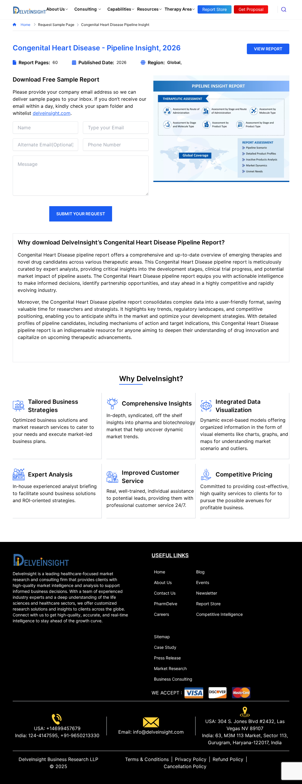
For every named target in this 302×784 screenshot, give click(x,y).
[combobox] (283, 9)
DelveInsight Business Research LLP (58, 759)
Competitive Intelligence (219, 614)
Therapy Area (178, 8)
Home (26, 24)
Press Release (167, 657)
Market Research (170, 668)
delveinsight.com (51, 113)
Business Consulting (173, 679)
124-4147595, (43, 735)
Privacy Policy (190, 759)
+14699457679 (63, 728)
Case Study (165, 647)
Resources (148, 8)
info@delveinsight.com (158, 732)
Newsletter (206, 593)
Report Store (208, 603)
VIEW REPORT (268, 48)
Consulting (85, 8)
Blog (200, 571)
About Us (55, 8)
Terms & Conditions (147, 759)
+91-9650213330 (79, 735)
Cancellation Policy (185, 766)
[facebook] (277, 762)
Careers (161, 614)
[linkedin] (268, 762)
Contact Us (164, 593)
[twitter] (272, 762)
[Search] (283, 9)
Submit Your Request (80, 213)
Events (202, 582)
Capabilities (119, 8)
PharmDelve (165, 603)
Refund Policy (228, 759)
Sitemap (162, 636)
